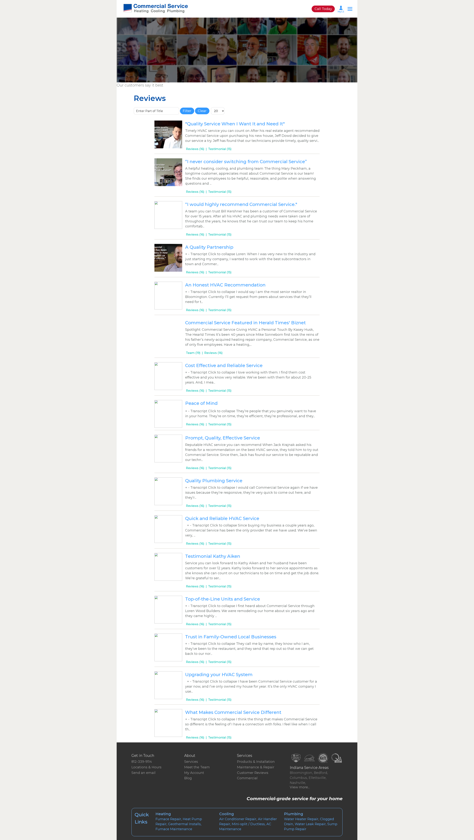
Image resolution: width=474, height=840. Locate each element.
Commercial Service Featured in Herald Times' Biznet (245, 322)
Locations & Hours (146, 767)
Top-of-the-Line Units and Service (222, 599)
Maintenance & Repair (255, 767)
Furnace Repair (168, 819)
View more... (300, 787)
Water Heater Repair (301, 819)
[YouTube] (140, 776)
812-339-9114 (141, 762)
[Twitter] (134, 776)
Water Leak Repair (310, 824)
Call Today (323, 9)
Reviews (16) (195, 149)
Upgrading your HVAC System (219, 674)
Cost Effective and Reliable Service (224, 365)
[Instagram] (137, 776)
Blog (188, 778)
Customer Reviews (252, 773)
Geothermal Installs (184, 824)
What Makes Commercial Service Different (233, 712)
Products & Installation (256, 762)
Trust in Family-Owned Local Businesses (230, 636)
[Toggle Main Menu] (350, 9)
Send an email (143, 773)
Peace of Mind (201, 403)
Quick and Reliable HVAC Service (222, 518)
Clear (202, 111)
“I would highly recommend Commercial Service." (241, 204)
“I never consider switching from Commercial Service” (246, 161)
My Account (194, 773)
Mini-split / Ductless (248, 824)
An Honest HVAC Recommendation (225, 285)
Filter (187, 111)
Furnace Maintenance (174, 829)
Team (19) (193, 353)
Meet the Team (197, 767)
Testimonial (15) (219, 149)
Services (191, 762)
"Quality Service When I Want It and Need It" (235, 123)
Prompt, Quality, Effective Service (222, 438)
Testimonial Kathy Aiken (212, 556)
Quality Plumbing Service (213, 480)
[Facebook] (131, 776)
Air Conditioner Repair (237, 819)
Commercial (247, 778)
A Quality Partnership (209, 247)
